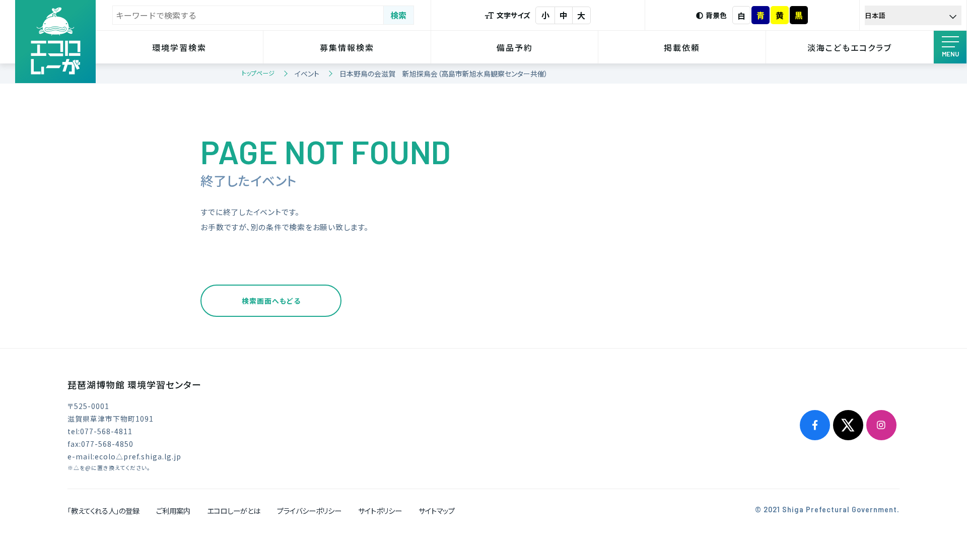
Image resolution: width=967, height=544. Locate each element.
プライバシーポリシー (309, 510)
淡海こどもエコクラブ (849, 47)
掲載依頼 (682, 47)
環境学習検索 (179, 47)
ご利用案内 (173, 510)
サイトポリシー (380, 510)
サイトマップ (437, 510)
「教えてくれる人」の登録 (103, 510)
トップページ (258, 73)
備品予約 (515, 47)
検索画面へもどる (271, 301)
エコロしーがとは (233, 510)
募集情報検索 (347, 47)
